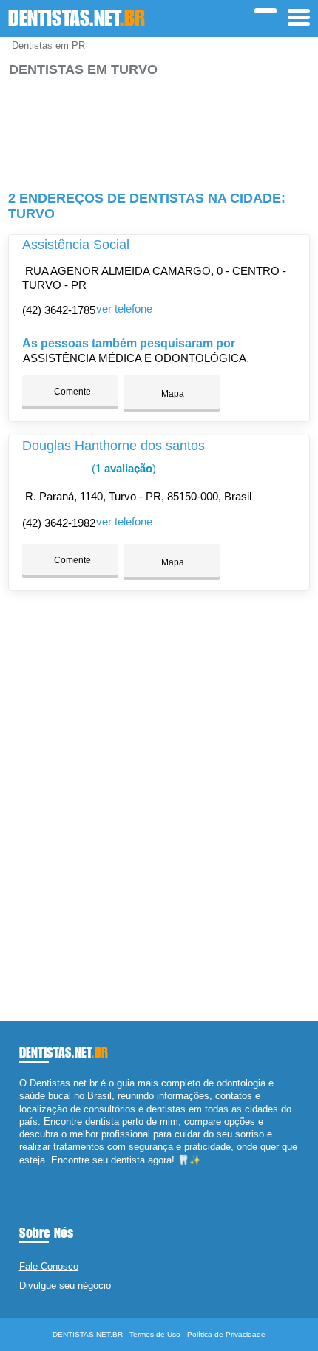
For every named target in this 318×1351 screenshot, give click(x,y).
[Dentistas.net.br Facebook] (22, 1172)
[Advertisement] (159, 127)
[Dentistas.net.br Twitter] (29, 1172)
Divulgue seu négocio (65, 1285)
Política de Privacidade (226, 1334)
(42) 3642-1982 (58, 523)
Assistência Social (75, 244)
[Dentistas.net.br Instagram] (36, 1172)
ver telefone (124, 308)
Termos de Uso (154, 1334)
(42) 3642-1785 (58, 310)
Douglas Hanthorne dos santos (113, 445)
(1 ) (122, 468)
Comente (71, 392)
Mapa (171, 394)
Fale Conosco (48, 1266)
